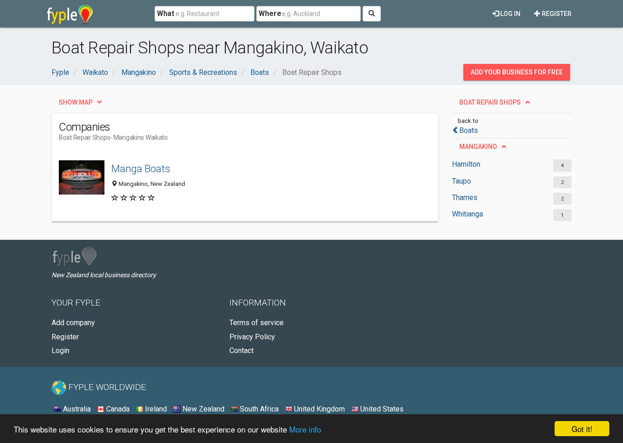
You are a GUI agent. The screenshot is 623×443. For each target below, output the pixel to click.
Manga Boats (140, 168)
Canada (117, 409)
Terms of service (256, 322)
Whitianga (467, 214)
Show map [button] (76, 102)
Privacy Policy (252, 336)
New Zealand (202, 409)
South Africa (258, 409)
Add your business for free (517, 72)
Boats (468, 130)
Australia (76, 409)
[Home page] (70, 13)
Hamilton (466, 164)
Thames (465, 197)
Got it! (581, 428)
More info (305, 429)
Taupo (461, 181)
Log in (509, 13)
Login (60, 350)
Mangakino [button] (478, 146)
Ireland (155, 409)
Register (555, 13)
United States (381, 409)
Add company (73, 322)
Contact (241, 350)
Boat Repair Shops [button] (490, 102)
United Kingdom (318, 409)
